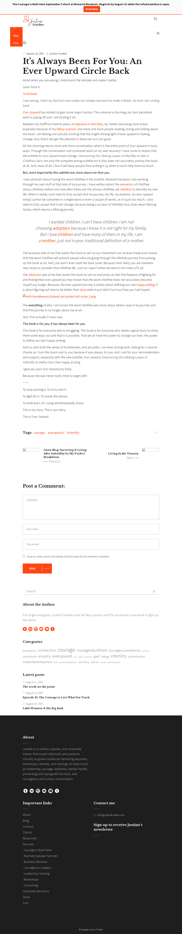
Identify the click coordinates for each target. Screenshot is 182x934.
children (65, 234)
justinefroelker (136, 656)
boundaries (29, 650)
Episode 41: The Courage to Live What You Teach (56, 697)
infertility (73, 433)
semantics (127, 184)
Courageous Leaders (37, 868)
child (125, 189)
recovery (83, 662)
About (27, 815)
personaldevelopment (68, 662)
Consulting (31, 885)
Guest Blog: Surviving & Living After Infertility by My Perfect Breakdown (65, 453)
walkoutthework (113, 662)
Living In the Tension (123, 453)
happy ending (146, 285)
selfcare (95, 662)
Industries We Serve (36, 891)
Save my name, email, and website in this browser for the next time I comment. (68, 556)
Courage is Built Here (38, 850)
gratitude (88, 657)
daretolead (29, 656)
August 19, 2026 (34, 693)
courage (39, 433)
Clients (27, 832)
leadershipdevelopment (37, 662)
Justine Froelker (58, 53)
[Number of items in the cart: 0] (155, 19)
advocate (35, 275)
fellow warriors (67, 129)
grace (81, 657)
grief (96, 656)
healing (105, 656)
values (103, 662)
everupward (56, 433)
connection (47, 650)
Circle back (30, 94)
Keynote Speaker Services (41, 856)
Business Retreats (35, 862)
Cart (25, 903)
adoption (61, 228)
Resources (30, 838)
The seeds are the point (39, 686)
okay (83, 290)
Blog (26, 820)
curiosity (145, 650)
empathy (44, 656)
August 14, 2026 (34, 703)
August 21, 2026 (34, 682)
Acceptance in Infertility (87, 124)
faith (75, 657)
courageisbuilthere (91, 650)
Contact (28, 826)
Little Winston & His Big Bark (43, 708)
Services (28, 844)
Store (26, 897)
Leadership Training (36, 873)
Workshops (31, 879)
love (56, 662)
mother (48, 240)
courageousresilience (124, 650)
